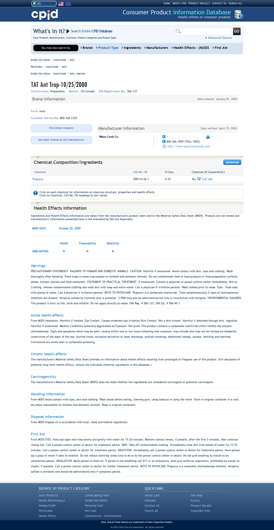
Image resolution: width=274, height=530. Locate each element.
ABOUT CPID (179, 3)
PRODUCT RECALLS (199, 3)
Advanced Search (220, 37)
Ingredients (132, 48)
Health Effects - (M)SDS (191, 48)
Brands (88, 48)
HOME (167, 3)
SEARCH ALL (235, 3)
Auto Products (48, 495)
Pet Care (90, 510)
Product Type (108, 48)
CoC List (206, 179)
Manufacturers (157, 48)
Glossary (150, 500)
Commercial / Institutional (103, 516)
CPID (44, 15)
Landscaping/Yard (97, 495)
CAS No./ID (140, 172)
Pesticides (46, 510)
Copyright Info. (201, 510)
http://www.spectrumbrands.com (189, 146)
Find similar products (61, 128)
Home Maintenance (52, 500)
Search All (151, 510)
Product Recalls (201, 505)
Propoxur (38, 179)
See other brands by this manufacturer (61, 139)
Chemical (40, 172)
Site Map (196, 495)
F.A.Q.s (195, 500)
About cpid (152, 495)
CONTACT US (219, 3)
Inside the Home (96, 500)
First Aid (221, 48)
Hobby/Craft (47, 505)
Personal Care (94, 505)
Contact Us (152, 505)
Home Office (47, 516)
